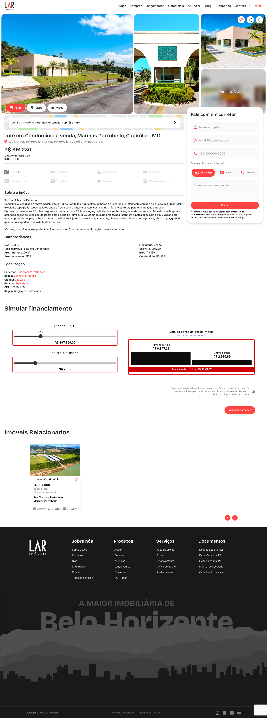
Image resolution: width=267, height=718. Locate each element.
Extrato (161, 555)
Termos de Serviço (225, 217)
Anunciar (194, 6)
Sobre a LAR (79, 549)
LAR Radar (120, 577)
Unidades (77, 555)
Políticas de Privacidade (202, 217)
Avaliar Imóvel (165, 572)
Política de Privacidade (122, 712)
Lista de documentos (211, 549)
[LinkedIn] (232, 712)
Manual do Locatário (211, 566)
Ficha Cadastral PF (210, 555)
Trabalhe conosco (82, 577)
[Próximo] (235, 518)
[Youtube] (239, 712)
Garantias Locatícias (211, 572)
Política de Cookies (150, 712)
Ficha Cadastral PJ (210, 560)
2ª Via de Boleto (166, 566)
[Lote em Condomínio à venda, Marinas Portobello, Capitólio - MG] (55, 459)
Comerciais (176, 6)
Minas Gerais (22, 283)
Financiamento (165, 560)
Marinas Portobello (24, 275)
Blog (208, 6)
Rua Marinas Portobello (32, 271)
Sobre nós (224, 6)
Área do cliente (165, 549)
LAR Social (78, 566)
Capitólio (20, 279)
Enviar (225, 205)
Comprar (136, 6)
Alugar (121, 6)
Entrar (257, 6)
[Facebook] (225, 712)
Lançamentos (154, 6)
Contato (240, 6)
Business (119, 572)
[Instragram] (217, 712)
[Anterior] (227, 518)
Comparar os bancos (239, 409)
